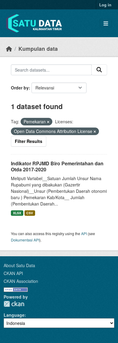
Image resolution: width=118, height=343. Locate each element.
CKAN (14, 304)
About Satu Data (19, 265)
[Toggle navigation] (106, 23)
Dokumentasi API (25, 239)
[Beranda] (9, 48)
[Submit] (99, 69)
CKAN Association (21, 281)
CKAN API (13, 273)
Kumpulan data (38, 48)
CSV (29, 213)
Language (14, 315)
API (84, 233)
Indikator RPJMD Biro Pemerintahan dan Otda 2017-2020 (57, 166)
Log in (105, 5)
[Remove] (48, 121)
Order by (20, 88)
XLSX (17, 213)
